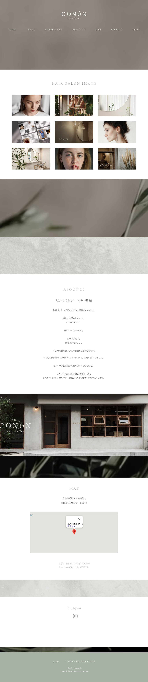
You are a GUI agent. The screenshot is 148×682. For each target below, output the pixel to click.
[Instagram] (75, 616)
